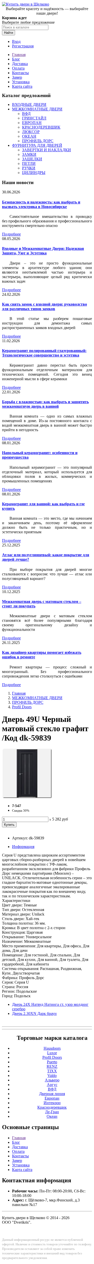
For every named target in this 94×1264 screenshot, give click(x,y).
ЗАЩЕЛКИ (32, 159)
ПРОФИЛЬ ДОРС (37, 141)
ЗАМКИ (29, 154)
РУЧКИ (28, 168)
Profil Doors (22, 707)
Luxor (52, 1053)
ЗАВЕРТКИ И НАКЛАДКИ (46, 150)
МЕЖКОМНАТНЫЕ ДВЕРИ (37, 109)
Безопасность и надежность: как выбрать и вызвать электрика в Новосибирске (41, 204)
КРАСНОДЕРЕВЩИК (41, 127)
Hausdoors (52, 1048)
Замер (17, 77)
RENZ (52, 1066)
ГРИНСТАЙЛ (34, 118)
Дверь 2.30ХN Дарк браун (34, 1013)
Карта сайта (22, 86)
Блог (16, 59)
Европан (52, 1098)
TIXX (52, 1071)
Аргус (52, 1084)
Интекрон (52, 1103)
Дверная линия (52, 1094)
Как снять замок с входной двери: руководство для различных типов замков (44, 306)
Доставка (20, 64)
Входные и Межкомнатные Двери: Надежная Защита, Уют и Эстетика (43, 250)
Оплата (18, 68)
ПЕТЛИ (29, 163)
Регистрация (23, 46)
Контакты (20, 73)
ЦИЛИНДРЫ (33, 172)
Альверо (52, 1080)
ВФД (26, 113)
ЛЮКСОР (31, 132)
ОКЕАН (29, 136)
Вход (16, 41)
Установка (21, 82)
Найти (8, 33)
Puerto (52, 1062)
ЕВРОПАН (32, 123)
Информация (23, 846)
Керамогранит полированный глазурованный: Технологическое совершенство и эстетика (44, 352)
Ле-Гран (52, 1112)
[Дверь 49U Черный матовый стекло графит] (27, 797)
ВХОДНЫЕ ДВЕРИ (29, 104)
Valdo (52, 1075)
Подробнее (11, 234)
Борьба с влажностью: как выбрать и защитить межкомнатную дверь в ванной (45, 404)
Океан (52, 1116)
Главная (19, 54)
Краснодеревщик (52, 1107)
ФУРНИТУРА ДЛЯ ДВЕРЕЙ (37, 145)
